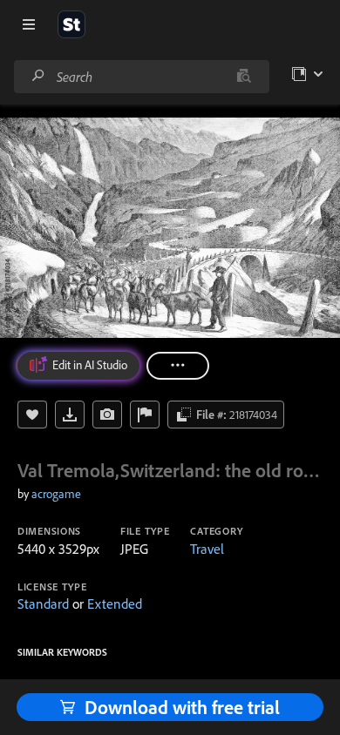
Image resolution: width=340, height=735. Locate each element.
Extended (114, 603)
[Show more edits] (177, 366)
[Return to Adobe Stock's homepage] (71, 24)
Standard (43, 603)
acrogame (56, 494)
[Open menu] (29, 24)
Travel (207, 548)
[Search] (38, 76)
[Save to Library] (32, 414)
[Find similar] (244, 76)
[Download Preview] (70, 414)
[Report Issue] (145, 414)
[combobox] (141, 76)
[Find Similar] (107, 414)
